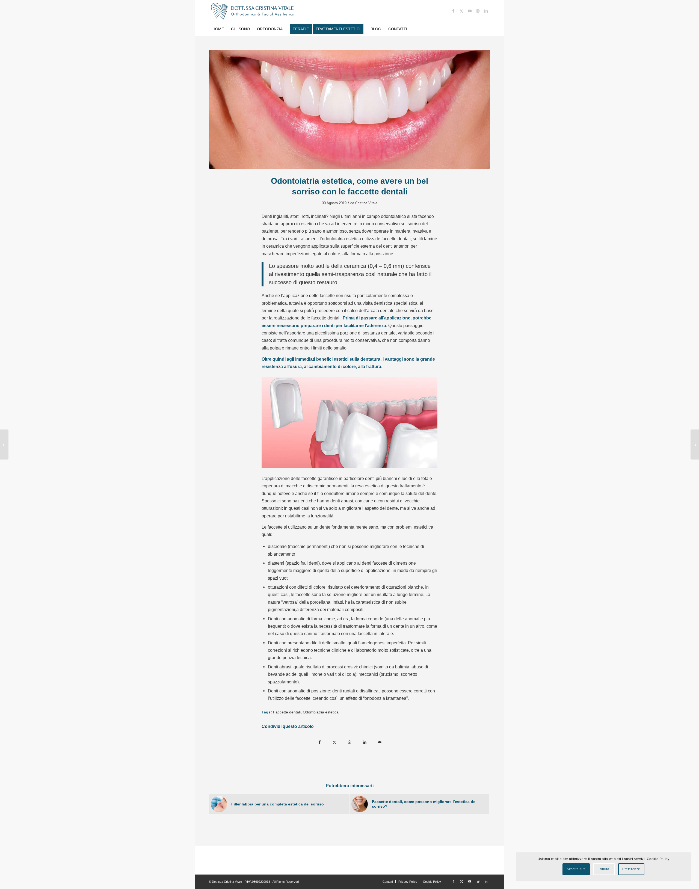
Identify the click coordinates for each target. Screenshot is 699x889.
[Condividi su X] (334, 741)
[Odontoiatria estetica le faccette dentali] (349, 109)
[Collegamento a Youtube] (470, 11)
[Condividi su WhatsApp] (349, 741)
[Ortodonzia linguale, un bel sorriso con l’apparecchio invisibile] (4, 444)
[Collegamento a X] (461, 11)
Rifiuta (604, 869)
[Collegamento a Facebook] (453, 11)
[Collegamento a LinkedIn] (486, 11)
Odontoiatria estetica (321, 712)
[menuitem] (218, 29)
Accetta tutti (576, 869)
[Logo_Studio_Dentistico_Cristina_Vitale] (252, 11)
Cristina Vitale (366, 203)
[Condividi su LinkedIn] (364, 741)
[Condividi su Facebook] (319, 741)
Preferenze (631, 869)
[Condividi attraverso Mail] (379, 741)
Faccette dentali (287, 712)
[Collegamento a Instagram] (478, 11)
